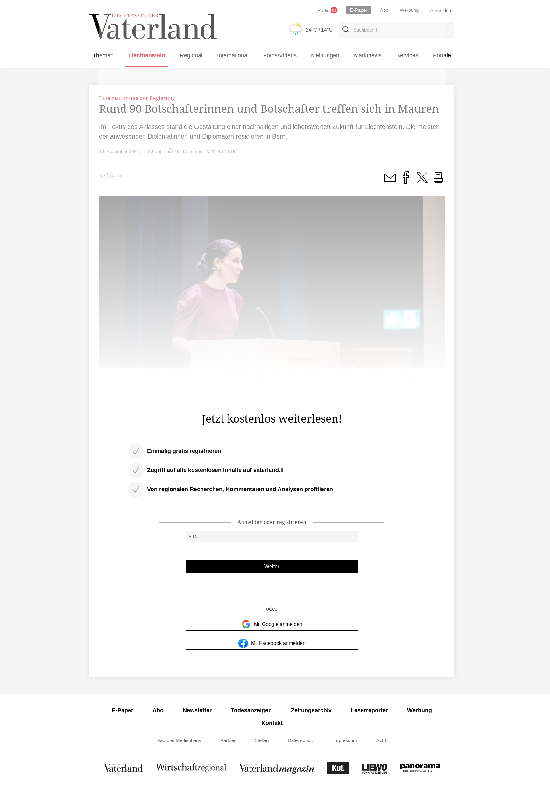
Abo (158, 710)
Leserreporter (369, 710)
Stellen (262, 740)
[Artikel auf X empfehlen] (422, 181)
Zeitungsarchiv (311, 710)
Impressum (345, 740)
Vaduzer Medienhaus (179, 740)
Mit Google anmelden (278, 624)
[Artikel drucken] (438, 181)
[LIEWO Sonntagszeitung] (375, 772)
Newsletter (197, 710)
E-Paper (122, 710)
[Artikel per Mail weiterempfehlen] (390, 181)
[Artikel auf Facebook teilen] (405, 181)
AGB (381, 740)
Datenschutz (301, 740)
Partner (228, 740)
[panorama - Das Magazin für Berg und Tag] (420, 772)
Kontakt (272, 723)
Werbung (419, 710)
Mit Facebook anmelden (278, 643)
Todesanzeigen (251, 710)
